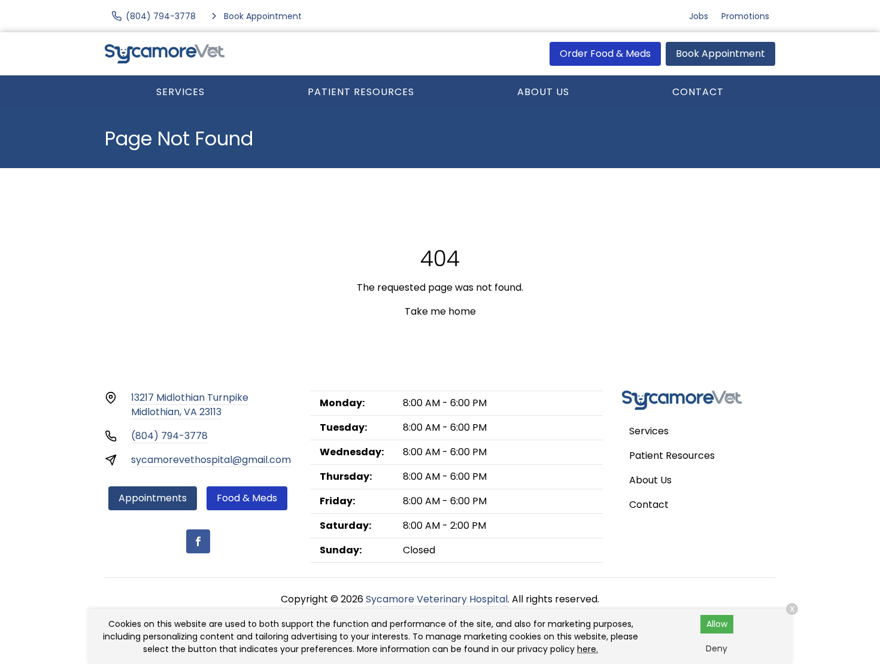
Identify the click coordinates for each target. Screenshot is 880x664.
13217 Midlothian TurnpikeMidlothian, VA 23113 (189, 405)
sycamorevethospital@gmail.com (211, 460)
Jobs (698, 16)
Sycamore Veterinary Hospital (437, 599)
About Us (543, 92)
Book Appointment (720, 53)
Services (180, 92)
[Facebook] (198, 541)
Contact (698, 92)
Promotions (745, 16)
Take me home (440, 311)
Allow (716, 624)
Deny (716, 648)
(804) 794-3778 (169, 436)
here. (587, 649)
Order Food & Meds (605, 53)
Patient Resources (361, 92)
